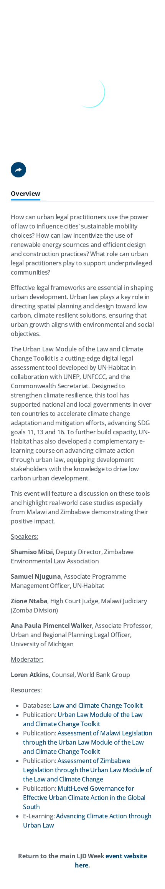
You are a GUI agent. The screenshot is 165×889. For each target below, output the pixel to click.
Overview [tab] (25, 194)
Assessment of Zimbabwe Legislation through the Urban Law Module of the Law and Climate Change (87, 770)
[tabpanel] (82, 544)
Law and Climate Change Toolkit (98, 705)
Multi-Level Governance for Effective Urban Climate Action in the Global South (84, 797)
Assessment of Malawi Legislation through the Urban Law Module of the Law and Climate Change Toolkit (87, 742)
